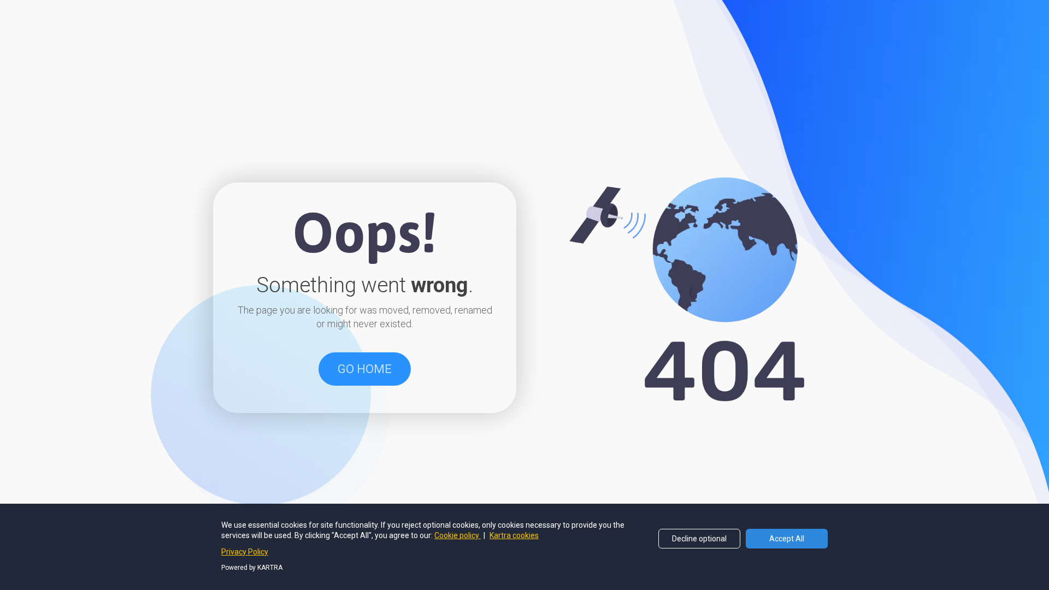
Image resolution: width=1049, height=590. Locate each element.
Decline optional (699, 538)
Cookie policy (457, 535)
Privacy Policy (244, 551)
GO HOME (365, 369)
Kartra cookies (514, 535)
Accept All (786, 538)
